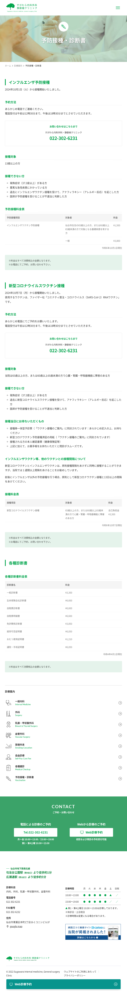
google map (16, 926)
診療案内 (18, 65)
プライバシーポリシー (74, 975)
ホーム (8, 65)
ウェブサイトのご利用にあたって (80, 971)
